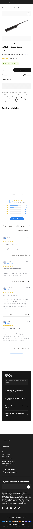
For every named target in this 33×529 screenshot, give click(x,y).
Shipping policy (27, 526)
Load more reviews (16, 355)
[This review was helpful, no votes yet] (25, 255)
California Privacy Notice (8, 461)
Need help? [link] (28, 75)
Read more (6, 308)
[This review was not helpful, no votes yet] (28, 255)
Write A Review (17, 219)
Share (5, 75)
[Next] (31, 2)
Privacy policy (12, 526)
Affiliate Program (6, 454)
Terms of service (19, 526)
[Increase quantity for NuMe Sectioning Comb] (10, 70)
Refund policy (6, 526)
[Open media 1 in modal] (28, 14)
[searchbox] (9, 226)
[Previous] (2, 2)
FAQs (16, 380)
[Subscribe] (28, 487)
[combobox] (23, 230)
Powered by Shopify (20, 524)
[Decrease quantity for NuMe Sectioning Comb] (3, 70)
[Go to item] (15, 43)
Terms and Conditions (7, 458)
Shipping (4, 451)
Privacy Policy (5, 456)
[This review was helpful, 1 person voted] (25, 281)
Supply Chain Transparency (9, 463)
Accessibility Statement (8, 466)
